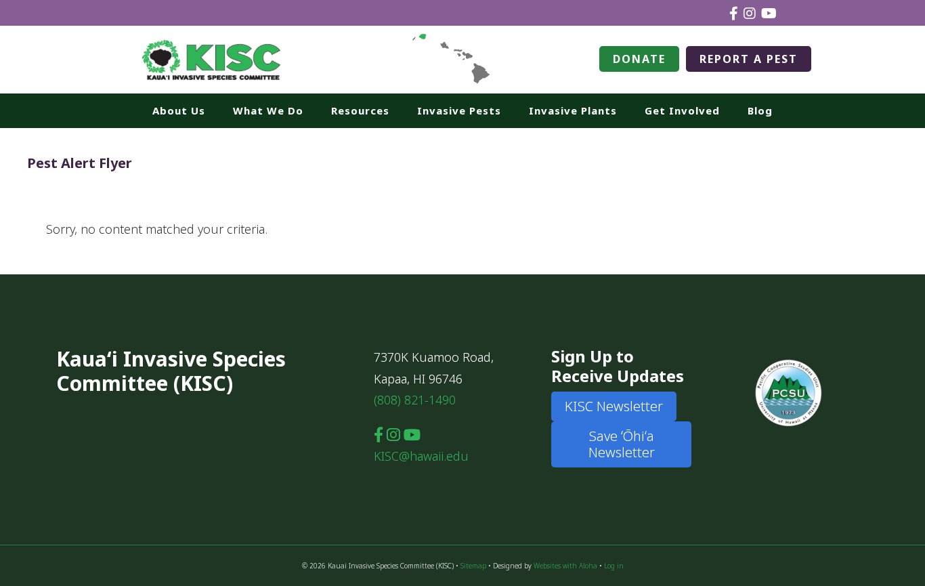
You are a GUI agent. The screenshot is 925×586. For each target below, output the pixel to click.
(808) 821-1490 (415, 400)
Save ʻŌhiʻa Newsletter (621, 444)
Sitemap (473, 565)
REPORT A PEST (749, 58)
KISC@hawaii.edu (421, 456)
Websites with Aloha (565, 565)
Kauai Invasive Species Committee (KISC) (212, 60)
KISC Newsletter (614, 406)
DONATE (639, 58)
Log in (614, 565)
